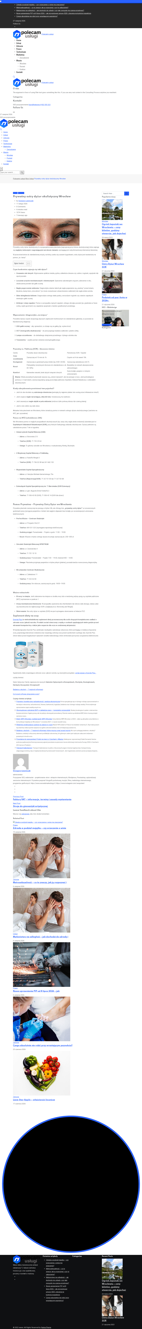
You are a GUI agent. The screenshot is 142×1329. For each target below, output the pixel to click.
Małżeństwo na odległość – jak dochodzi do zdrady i (40, 937)
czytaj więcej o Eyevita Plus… (85, 673)
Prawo (19, 49)
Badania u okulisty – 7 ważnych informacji (28, 690)
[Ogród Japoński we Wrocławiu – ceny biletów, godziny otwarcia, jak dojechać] (112, 209)
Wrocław (23, 63)
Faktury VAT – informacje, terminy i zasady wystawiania (42, 800)
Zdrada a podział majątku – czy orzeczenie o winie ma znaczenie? (40, 5)
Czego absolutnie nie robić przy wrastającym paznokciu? (37, 16)
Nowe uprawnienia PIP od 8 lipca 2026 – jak (36, 991)
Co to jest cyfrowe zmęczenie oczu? (26, 694)
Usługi (18, 43)
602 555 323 (46, 105)
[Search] (14, 77)
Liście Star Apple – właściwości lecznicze (34, 1100)
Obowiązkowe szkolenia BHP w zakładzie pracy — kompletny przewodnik (43, 710)
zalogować (25, 814)
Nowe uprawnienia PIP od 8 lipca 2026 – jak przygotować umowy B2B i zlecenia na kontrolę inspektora (53, 13)
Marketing (20, 55)
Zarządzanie (24, 57)
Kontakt (19, 72)
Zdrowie (19, 46)
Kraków (22, 69)
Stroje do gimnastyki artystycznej (30, 806)
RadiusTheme (46, 1327)
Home (18, 40)
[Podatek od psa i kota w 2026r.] (112, 283)
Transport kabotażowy (24, 748)
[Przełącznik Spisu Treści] (27, 263)
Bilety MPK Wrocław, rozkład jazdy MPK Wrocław (34, 719)
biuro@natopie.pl (35, 105)
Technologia (21, 52)
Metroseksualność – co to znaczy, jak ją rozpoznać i (40, 883)
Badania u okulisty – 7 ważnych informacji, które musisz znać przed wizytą (43, 731)
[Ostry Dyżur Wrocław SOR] (112, 249)
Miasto (19, 60)
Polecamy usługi (47, 34)
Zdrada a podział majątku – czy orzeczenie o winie (39, 828)
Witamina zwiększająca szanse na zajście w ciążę (34, 725)
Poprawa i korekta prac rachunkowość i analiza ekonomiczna (38, 702)
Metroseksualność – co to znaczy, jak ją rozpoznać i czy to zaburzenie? (42, 8)
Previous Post (18, 797)
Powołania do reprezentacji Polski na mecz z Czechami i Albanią (39, 739)
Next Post (16, 803)
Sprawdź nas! (107, 325)
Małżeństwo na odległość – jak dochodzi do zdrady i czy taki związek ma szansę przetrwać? (50, 10)
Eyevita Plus (17, 620)
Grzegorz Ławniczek (26, 201)
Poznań (22, 66)
